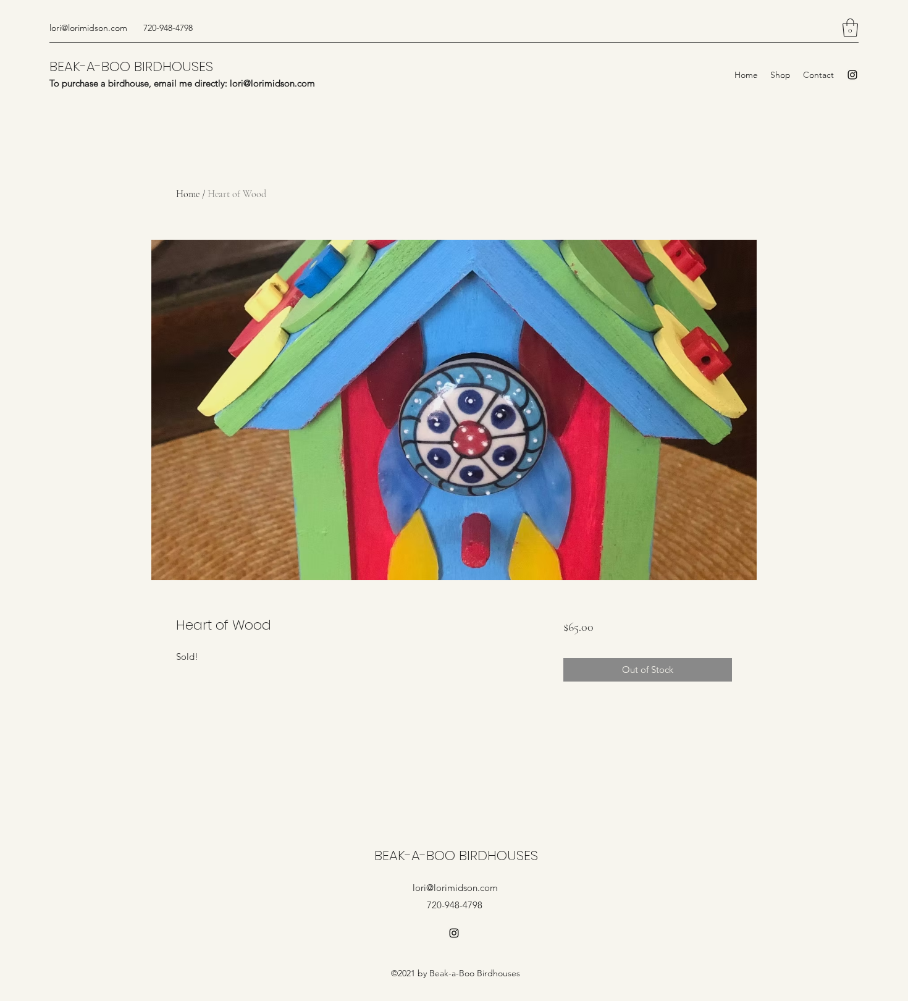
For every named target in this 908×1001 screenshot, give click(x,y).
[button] (850, 28)
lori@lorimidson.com (88, 27)
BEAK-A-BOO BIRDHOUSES (131, 66)
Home (188, 194)
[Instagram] (852, 75)
